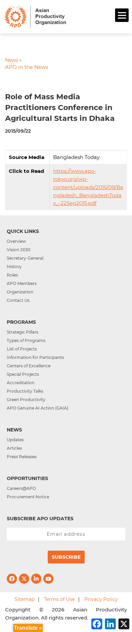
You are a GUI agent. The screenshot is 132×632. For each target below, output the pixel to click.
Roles (12, 275)
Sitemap (25, 599)
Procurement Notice (28, 496)
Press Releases (22, 456)
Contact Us (18, 300)
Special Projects (23, 374)
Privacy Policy (101, 599)
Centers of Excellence (28, 365)
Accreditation (21, 382)
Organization (20, 291)
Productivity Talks (25, 391)
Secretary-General (25, 258)
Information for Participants (35, 357)
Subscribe (66, 557)
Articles (14, 448)
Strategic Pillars (22, 332)
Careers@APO (21, 488)
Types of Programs (26, 340)
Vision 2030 (18, 249)
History (14, 266)
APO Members (22, 283)
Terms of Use (59, 599)
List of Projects (22, 348)
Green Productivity (26, 399)
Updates (15, 439)
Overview (16, 241)
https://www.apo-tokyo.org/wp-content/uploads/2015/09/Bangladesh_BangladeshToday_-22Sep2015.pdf (88, 187)
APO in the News (26, 67)
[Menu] (122, 15)
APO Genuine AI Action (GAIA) (37, 408)
